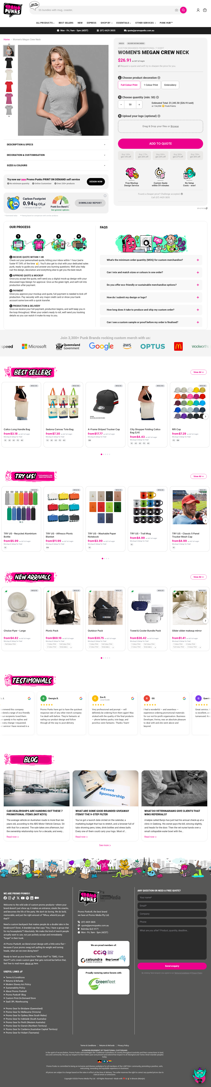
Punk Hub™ (166, 22)
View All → (198, 372)
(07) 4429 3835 (107, 30)
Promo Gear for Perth (16, 1022)
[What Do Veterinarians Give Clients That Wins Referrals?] (174, 788)
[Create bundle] (29, 443)
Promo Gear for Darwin (17, 1026)
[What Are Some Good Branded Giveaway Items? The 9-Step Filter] (105, 788)
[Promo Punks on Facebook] (5, 898)
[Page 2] (103, 454)
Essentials (123, 22)
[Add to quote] (36, 443)
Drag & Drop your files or (160, 126)
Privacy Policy (196, 973)
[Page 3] (105, 454)
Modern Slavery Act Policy (18, 984)
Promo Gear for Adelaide (17, 1019)
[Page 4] (107, 454)
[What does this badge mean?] (105, 195)
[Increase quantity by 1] (139, 104)
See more (105, 845)
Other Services (144, 22)
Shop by (106, 22)
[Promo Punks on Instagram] (9, 898)
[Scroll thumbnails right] (9, 116)
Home (7, 39)
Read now (12, 836)
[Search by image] (176, 10)
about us (29, 963)
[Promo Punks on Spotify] (27, 898)
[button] (160, 66)
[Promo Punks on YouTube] (22, 898)
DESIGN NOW (95, 181)
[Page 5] (109, 454)
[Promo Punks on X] (18, 898)
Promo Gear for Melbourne (18, 1012)
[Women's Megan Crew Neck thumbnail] (9, 51)
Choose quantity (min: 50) (139, 97)
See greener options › (60, 210)
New (80, 22)
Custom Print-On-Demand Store (21, 998)
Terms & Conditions (15, 977)
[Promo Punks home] (13, 10)
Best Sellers (66, 22)
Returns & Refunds (14, 981)
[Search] (183, 10)
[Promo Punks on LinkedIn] (31, 898)
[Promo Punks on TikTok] (13, 898)
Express (91, 22)
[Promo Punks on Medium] (36, 898)
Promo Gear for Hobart (17, 1032)
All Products (44, 22)
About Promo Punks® (16, 991)
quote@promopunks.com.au (140, 30)
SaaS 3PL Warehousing (17, 1001)
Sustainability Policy (15, 988)
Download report (90, 203)
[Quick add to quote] (38, 648)
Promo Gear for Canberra (18, 1029)
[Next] (205, 416)
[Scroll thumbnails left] (9, 44)
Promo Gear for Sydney (17, 1015)
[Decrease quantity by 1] (121, 104)
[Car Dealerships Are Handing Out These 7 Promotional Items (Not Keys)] (36, 788)
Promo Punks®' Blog (16, 994)
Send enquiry (172, 966)
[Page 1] (101, 454)
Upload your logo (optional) (139, 116)
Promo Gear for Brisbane (17, 1008)
